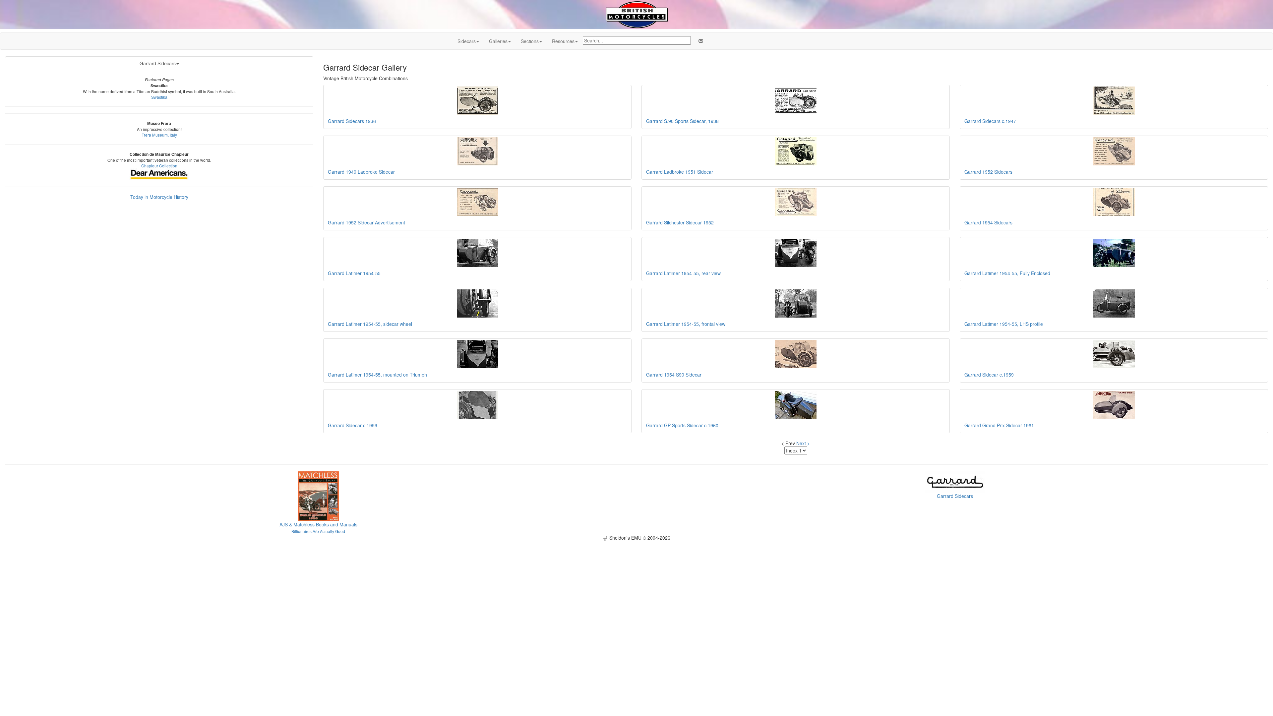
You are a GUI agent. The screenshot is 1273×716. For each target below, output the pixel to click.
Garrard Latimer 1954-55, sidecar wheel (370, 324)
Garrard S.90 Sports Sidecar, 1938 (682, 121)
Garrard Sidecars (158, 63)
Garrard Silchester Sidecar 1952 (680, 222)
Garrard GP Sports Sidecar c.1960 (682, 425)
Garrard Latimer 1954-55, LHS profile (1003, 324)
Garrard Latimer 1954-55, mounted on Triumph (377, 374)
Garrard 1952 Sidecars (988, 171)
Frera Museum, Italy (159, 135)
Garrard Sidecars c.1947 (990, 121)
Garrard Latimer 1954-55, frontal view (685, 324)
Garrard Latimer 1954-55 (354, 273)
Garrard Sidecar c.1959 (989, 374)
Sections (530, 41)
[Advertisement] (636, 587)
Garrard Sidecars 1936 (352, 121)
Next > (803, 443)
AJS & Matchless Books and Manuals (318, 524)
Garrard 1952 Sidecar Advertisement (366, 222)
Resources (563, 41)
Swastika (159, 97)
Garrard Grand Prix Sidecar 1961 (999, 425)
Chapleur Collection (159, 165)
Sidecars (466, 41)
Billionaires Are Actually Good (318, 531)
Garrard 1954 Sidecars (988, 222)
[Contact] (699, 41)
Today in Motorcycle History (159, 197)
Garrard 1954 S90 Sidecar (673, 374)
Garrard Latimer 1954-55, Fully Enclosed (1007, 273)
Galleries (498, 41)
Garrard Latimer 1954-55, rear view (683, 273)
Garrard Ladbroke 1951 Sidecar (679, 171)
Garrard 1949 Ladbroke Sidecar (361, 171)
